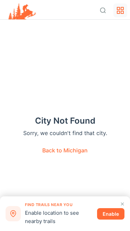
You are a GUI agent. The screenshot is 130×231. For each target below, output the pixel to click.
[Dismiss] (122, 204)
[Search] (103, 10)
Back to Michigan (65, 150)
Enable (111, 214)
